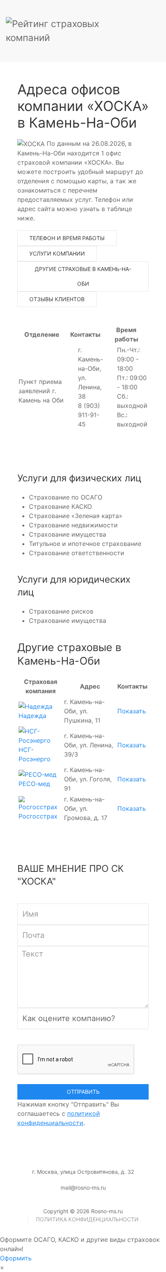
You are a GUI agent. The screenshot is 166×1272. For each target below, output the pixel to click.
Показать (131, 711)
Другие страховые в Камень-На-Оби (83, 276)
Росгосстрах (38, 816)
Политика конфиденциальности (87, 1219)
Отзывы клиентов (57, 299)
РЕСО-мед (34, 784)
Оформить (16, 1258)
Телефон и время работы (67, 238)
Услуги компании (57, 253)
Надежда (32, 716)
